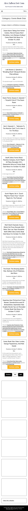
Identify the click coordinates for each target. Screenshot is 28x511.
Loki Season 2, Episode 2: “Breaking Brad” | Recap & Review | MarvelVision (14, 72)
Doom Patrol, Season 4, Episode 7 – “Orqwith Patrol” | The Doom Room (14, 100)
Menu (25, 11)
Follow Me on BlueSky (8, 500)
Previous (8, 374)
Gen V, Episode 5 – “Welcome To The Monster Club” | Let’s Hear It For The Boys (14, 128)
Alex (14, 44)
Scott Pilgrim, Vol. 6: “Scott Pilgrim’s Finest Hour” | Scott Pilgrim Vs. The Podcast (14, 196)
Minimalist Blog (9, 509)
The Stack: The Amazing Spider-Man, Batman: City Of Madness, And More (14, 271)
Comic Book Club (10, 87)
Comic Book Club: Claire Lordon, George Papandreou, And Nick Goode (14, 344)
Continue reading (14, 62)
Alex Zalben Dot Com (14, 3)
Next (20, 374)
